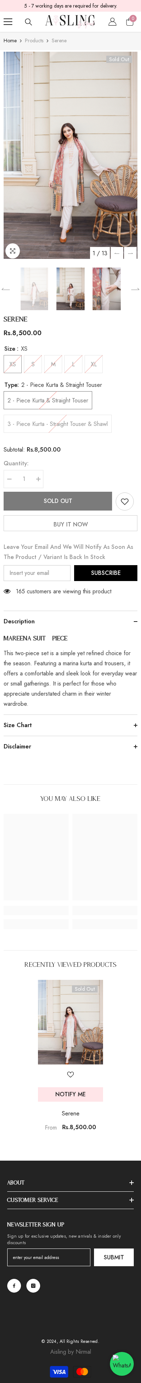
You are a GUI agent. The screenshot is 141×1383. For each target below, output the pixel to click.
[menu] (8, 21)
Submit (114, 1257)
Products (34, 40)
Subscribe (106, 573)
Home (10, 40)
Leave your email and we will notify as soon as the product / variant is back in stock (68, 552)
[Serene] (70, 1022)
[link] (36, 910)
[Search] (28, 22)
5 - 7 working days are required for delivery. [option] (70, 5)
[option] (70, 155)
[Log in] (112, 22)
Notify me (70, 1094)
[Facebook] (14, 1286)
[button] (117, 253)
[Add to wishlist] (125, 501)
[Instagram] (33, 1286)
